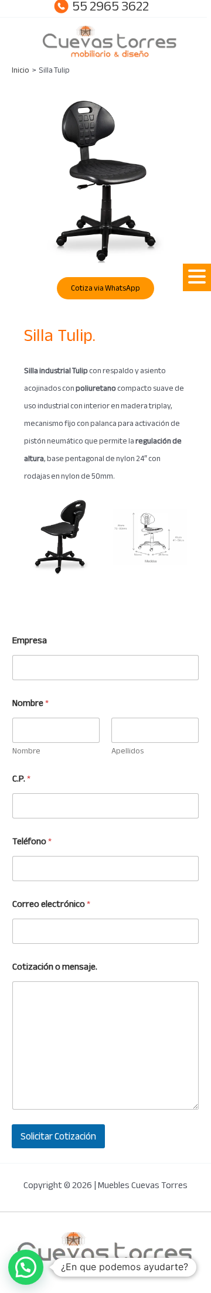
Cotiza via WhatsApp (105, 288)
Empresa (29, 640)
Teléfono (32, 841)
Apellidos (127, 751)
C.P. (21, 778)
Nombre (26, 751)
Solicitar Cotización (58, 1136)
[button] (197, 277)
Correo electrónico (51, 904)
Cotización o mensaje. (54, 967)
